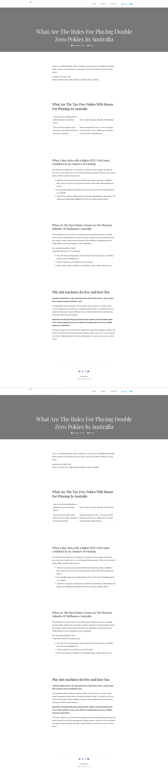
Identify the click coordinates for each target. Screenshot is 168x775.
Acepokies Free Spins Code (61, 77)
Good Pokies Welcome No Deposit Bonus (66, 251)
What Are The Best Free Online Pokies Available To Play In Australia (75, 80)
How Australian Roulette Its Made (63, 248)
